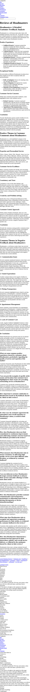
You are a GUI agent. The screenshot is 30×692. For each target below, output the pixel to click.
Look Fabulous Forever (6, 559)
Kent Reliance (4, 562)
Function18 (24, 560)
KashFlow (24, 559)
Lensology (12, 560)
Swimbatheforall (4, 560)
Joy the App (18, 562)
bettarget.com (17, 559)
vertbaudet (11, 562)
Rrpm (18, 560)
